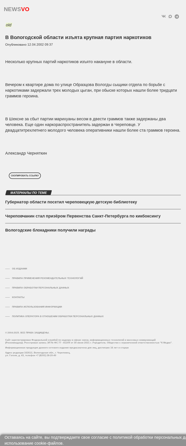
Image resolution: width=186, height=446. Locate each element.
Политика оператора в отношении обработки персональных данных (58, 316)
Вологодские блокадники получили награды (50, 230)
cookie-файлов (48, 443)
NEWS (16, 8)
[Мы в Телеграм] (177, 16)
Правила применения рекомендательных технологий (47, 278)
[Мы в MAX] (170, 16)
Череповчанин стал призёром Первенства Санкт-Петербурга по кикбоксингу (83, 216)
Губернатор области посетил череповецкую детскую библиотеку (71, 202)
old (8, 25)
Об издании (19, 268)
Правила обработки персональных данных (40, 287)
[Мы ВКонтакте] (164, 16)
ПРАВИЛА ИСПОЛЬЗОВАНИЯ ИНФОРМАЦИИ (37, 307)
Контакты (18, 297)
